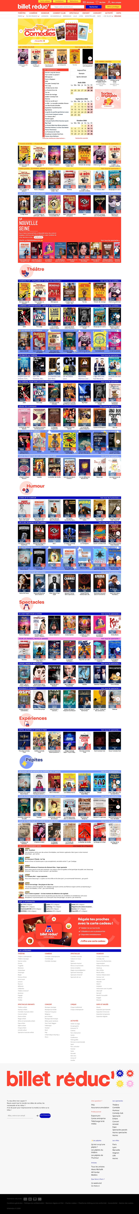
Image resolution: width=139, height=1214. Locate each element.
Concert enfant (22, 1014)
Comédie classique (50, 961)
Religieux (47, 1014)
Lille (75, 16)
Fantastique (21, 970)
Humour (45, 13)
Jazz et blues (48, 1016)
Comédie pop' (49, 959)
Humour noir (100, 977)
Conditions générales (14, 1203)
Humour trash (100, 979)
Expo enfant (21, 1023)
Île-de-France (32, 16)
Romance (21, 968)
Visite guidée (74, 1040)
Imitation (99, 986)
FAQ (92, 1105)
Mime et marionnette (77, 966)
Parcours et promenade (78, 1042)
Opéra (72, 961)
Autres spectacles (120, 1132)
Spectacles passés (120, 1130)
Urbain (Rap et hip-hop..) (52, 1035)
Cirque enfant (22, 1028)
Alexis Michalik (97, 1169)
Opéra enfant (22, 1025)
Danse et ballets (75, 968)
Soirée (72, 1035)
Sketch (98, 984)
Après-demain (82, 77)
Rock (46, 1030)
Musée (98, 1007)
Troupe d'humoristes (102, 956)
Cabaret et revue (76, 959)
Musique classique (50, 1007)
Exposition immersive (102, 1012)
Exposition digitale (101, 1016)
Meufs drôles (100, 972)
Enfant (86, 13)
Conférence (74, 1037)
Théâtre (116, 1105)
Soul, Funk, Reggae (50, 1023)
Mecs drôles (100, 970)
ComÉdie (33, 13)
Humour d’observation (103, 975)
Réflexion (20, 986)
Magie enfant (22, 1019)
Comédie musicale (76, 956)
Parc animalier (75, 1046)
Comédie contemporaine (52, 956)
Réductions (74, 1)
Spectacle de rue (76, 977)
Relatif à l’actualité (101, 995)
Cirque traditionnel (76, 1007)
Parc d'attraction (76, 1033)
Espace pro (95, 1115)
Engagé (20, 995)
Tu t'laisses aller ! (30, 876)
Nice (99, 16)
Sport (72, 1044)
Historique (21, 972)
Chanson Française (50, 1012)
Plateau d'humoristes (102, 966)
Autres (115, 1135)
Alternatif (99, 991)
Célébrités (21, 988)
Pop (46, 1032)
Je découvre (38, 237)
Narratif (98, 993)
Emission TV (74, 1028)
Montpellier (90, 16)
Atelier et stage (75, 1024)
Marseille (116, 1150)
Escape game (75, 1026)
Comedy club (100, 959)
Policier (20, 998)
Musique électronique (51, 1019)
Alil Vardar (95, 1172)
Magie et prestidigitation (78, 970)
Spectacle (74, 13)
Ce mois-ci (95, 1186)
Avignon (44, 16)
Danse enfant (22, 1016)
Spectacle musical (76, 963)
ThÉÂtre (22, 13)
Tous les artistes (98, 1166)
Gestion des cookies (126, 1203)
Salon (72, 1051)
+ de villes (107, 16)
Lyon (81, 16)
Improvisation (100, 963)
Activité (109, 13)
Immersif (73, 1058)
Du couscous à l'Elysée (32, 859)
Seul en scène (22, 961)
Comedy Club (59, 13)
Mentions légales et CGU (54, 1203)
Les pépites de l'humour (97, 1156)
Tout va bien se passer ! (32, 893)
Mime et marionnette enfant (26, 1021)
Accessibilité (112, 1203)
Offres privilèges (113, 7)
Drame (20, 963)
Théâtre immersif (23, 991)
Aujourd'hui (81, 70)
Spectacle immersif (76, 975)
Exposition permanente (103, 1009)
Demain (81, 73)
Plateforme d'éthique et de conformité (92, 1203)
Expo (118, 13)
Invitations (59, 1)
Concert (97, 13)
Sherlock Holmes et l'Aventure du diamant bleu (40, 867)
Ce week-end (96, 1183)
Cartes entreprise (98, 1118)
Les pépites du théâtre (97, 1151)
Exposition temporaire (103, 1014)
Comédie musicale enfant (25, 1012)
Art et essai (21, 979)
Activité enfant (22, 1030)
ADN (26, 850)
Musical (20, 984)
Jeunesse (20, 993)
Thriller (20, 1000)
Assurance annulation (100, 1107)
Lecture (20, 982)
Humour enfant (22, 1009)
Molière (94, 1175)
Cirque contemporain (77, 1009)
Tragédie (20, 966)
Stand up (99, 968)
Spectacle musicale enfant (26, 1032)
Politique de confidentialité (34, 1203)
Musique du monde (50, 1009)
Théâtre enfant (22, 1007)
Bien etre (73, 1056)
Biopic (20, 975)
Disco (46, 1037)
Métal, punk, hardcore (51, 1021)
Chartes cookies (71, 1203)
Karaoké (73, 1053)
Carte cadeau (45, 1)
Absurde (99, 982)
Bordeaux (67, 16)
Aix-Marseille (55, 16)
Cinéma (73, 1030)
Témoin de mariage (31, 884)
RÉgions (117, 16)
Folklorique (48, 1025)
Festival (47, 1028)
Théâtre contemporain (24, 956)
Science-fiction (22, 977)
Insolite (73, 1060)
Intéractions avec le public (104, 988)
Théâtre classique (23, 959)
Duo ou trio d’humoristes (103, 961)
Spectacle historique (77, 972)
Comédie (116, 1107)
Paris (20, 16)
